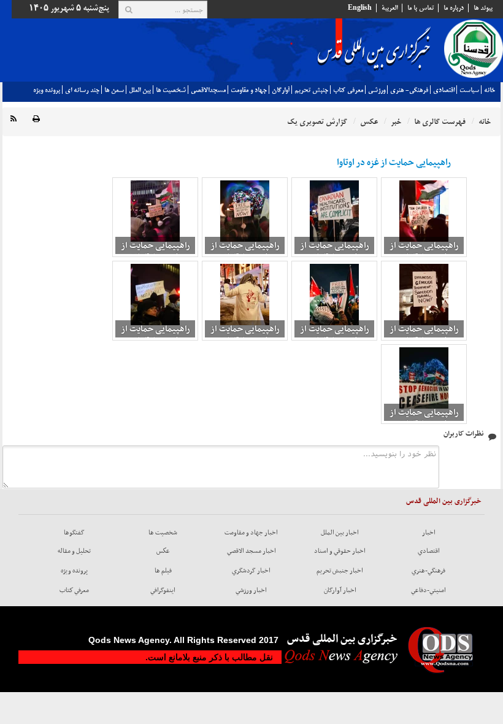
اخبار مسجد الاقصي (251, 550)
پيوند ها (483, 7)
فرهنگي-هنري (428, 570)
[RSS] (13, 119)
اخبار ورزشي (251, 590)
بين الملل (140, 90)
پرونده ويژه (46, 90)
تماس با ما (420, 7)
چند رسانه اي (82, 90)
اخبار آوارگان (340, 590)
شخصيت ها (171, 90)
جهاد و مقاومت (249, 90)
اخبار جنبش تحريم (340, 570)
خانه (489, 90)
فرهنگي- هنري (409, 90)
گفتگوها (74, 532)
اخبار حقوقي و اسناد (340, 550)
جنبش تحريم (311, 90)
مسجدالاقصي (208, 90)
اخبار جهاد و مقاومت (251, 532)
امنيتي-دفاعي (428, 590)
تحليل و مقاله (74, 550)
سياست (469, 90)
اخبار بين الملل (340, 532)
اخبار (429, 532)
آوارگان (281, 90)
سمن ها (114, 90)
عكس (163, 550)
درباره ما (453, 7)
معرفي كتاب (348, 90)
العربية (389, 7)
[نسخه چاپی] (36, 119)
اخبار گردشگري (251, 570)
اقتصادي (444, 90)
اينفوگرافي (162, 590)
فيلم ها (163, 570)
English (360, 7)
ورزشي (376, 90)
